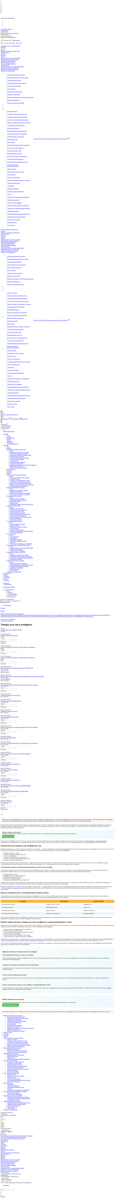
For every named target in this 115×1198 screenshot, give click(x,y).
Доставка (3, 1144)
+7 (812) (15, 46)
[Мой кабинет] (4, 48)
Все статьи (3, 1134)
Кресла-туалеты (23, 615)
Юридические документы (7, 1150)
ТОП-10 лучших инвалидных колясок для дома (13, 1137)
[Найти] (1, 1191)
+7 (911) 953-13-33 (5, 427)
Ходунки (30, 615)
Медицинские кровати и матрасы (19, 490)
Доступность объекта (6, 29)
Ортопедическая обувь (7, 620)
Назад (8, 435)
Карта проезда (16, 40)
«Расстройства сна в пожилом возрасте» (96, 841)
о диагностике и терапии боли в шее (14, 888)
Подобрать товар (8, 836)
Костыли (35, 615)
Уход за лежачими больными (17, 524)
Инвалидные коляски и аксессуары (19, 452)
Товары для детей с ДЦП (16, 508)
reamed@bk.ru (4, 30)
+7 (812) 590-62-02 (5, 425)
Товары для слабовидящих (86, 616)
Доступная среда (14, 536)
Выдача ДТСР (4, 1141)
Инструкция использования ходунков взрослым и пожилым (17, 1135)
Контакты (3, 1148)
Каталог (9, 448)
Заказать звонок (5, 428)
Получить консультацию (10, 1005)
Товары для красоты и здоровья (18, 563)
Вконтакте (8, 605)
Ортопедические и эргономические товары (21, 548)
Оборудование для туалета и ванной (19, 477)
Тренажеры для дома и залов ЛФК (19, 555)
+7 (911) (5, 46)
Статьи (2, 1147)
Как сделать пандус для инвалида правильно (13, 1138)
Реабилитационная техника (17, 498)
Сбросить (9, 1131)
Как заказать (4, 1145)
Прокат (3, 1142)
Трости (39, 615)
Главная (9, 437)
